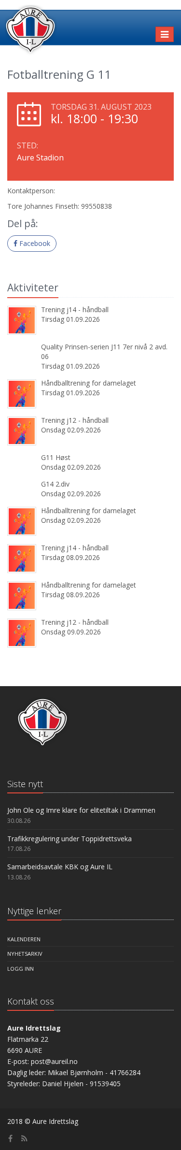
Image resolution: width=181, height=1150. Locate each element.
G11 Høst (55, 457)
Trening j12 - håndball (75, 420)
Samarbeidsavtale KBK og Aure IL (59, 866)
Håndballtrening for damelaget (88, 383)
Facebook (33, 243)
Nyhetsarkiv (24, 953)
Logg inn (20, 968)
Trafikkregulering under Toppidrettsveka (69, 838)
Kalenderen (24, 939)
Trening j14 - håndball (75, 309)
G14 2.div (55, 484)
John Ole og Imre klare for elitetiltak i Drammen (81, 810)
